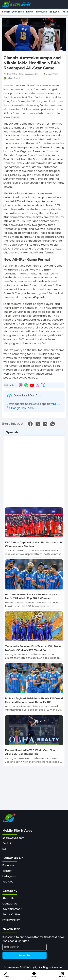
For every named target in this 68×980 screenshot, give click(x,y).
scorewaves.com (13, 838)
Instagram (9, 876)
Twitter (7, 871)
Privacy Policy (11, 920)
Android (7, 843)
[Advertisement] (34, 470)
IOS (58, 404)
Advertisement (12, 909)
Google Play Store (22, 408)
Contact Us (9, 903)
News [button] (62, 976)
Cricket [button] (6, 976)
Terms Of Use (11, 914)
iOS (4, 849)
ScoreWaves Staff (29, 74)
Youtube (7, 881)
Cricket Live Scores (14, 11)
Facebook (8, 865)
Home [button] (34, 976)
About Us (8, 898)
